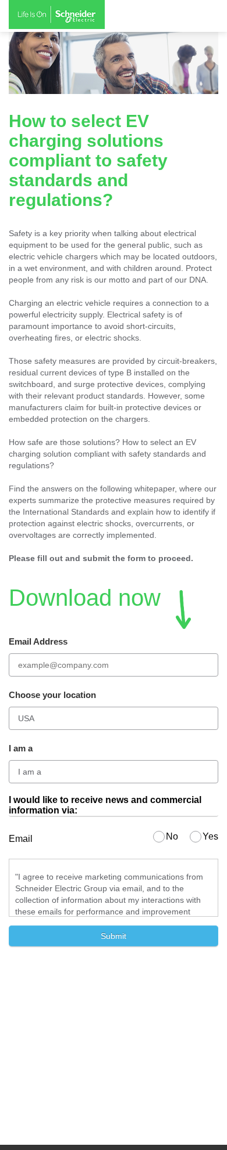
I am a (21, 748)
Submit (113, 936)
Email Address (38, 641)
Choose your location (52, 695)
